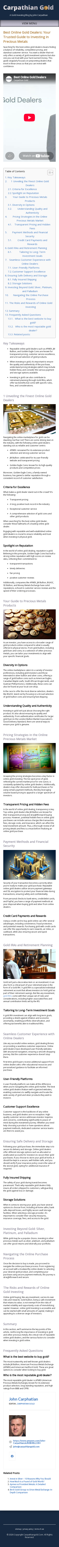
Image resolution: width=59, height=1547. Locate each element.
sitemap (18, 1529)
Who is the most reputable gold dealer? (33, 328)
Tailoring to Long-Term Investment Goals (32, 253)
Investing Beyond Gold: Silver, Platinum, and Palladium (30, 289)
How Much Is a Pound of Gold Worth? (27, 1481)
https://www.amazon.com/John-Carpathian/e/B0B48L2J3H (29, 1442)
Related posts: (22, 334)
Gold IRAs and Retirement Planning (27, 248)
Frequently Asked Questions (25, 314)
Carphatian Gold (26, 1403)
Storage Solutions (22, 283)
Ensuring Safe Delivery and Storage (27, 275)
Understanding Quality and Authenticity (32, 210)
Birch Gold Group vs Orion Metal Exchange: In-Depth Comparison (31, 1491)
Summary (14, 310)
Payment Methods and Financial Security (30, 234)
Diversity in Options (23, 204)
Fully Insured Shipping (24, 279)
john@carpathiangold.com (26, 1446)
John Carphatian (23, 1399)
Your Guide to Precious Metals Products (30, 198)
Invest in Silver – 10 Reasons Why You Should (30, 1478)
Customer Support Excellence (29, 271)
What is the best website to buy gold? (33, 320)
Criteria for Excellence (24, 189)
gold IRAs (7, 996)
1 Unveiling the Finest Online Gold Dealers (30, 183)
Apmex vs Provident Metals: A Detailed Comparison (28, 1485)
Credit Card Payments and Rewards (32, 242)
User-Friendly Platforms (25, 267)
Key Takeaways (16, 177)
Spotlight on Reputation (25, 193)
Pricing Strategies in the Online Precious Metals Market (30, 218)
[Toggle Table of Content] (48, 172)
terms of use (39, 1529)
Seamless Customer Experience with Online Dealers (30, 261)
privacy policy (28, 1529)
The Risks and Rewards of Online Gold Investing (30, 304)
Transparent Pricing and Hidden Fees (32, 226)
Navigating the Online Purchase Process (30, 297)
